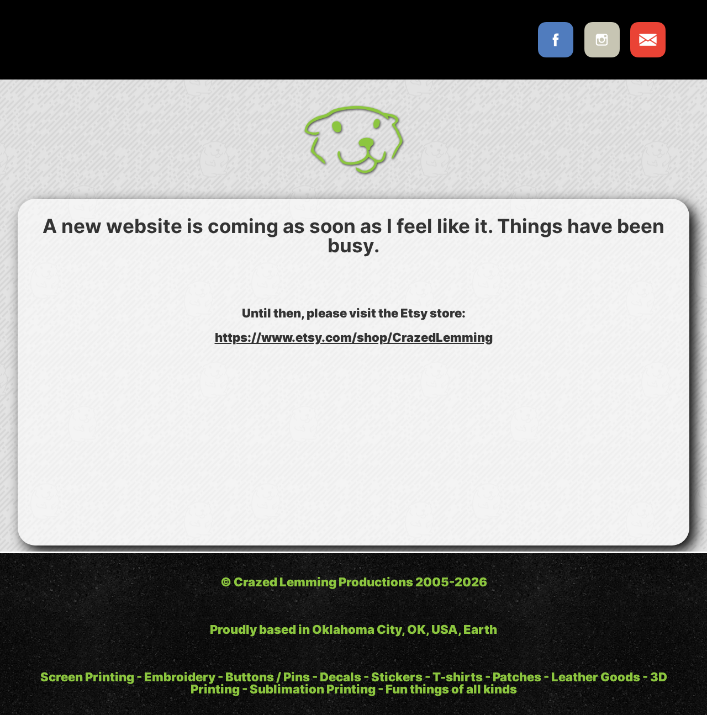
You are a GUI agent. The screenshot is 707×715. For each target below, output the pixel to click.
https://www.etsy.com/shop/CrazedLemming (354, 337)
